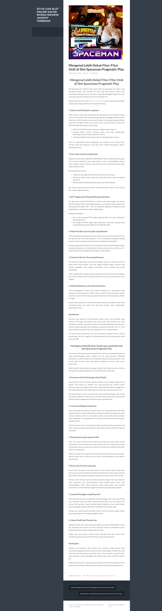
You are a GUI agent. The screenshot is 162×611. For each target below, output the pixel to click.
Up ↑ (110, 606)
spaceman (78, 575)
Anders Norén (119, 605)
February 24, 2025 (75, 73)
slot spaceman (90, 575)
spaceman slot (110, 575)
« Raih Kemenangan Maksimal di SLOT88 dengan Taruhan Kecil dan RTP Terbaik (92, 587)
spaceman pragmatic (100, 575)
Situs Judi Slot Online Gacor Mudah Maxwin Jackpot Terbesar (48, 14)
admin (85, 73)
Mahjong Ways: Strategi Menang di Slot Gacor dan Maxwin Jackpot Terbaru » (101, 593)
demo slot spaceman (97, 101)
